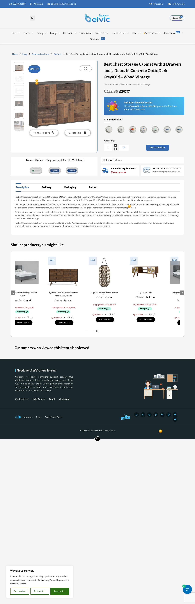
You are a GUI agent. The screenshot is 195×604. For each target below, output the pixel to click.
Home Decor (118, 33)
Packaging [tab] (70, 187)
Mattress (100, 33)
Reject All (39, 591)
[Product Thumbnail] (86, 68)
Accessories (151, 33)
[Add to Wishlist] (124, 148)
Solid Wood (86, 33)
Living (53, 33)
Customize (20, 591)
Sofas (27, 33)
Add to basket (157, 147)
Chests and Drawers (128, 84)
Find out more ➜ (118, 172)
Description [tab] (22, 187)
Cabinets (57, 54)
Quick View (55, 314)
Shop (24, 54)
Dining (40, 33)
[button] (32, 18)
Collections (171, 32)
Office (135, 33)
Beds (14, 33)
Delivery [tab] (46, 187)
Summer (97, 39)
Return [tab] (93, 187)
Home (15, 54)
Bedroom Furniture (40, 54)
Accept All (59, 591)
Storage (146, 84)
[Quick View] (22, 317)
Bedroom (68, 33)
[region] (39, 582)
